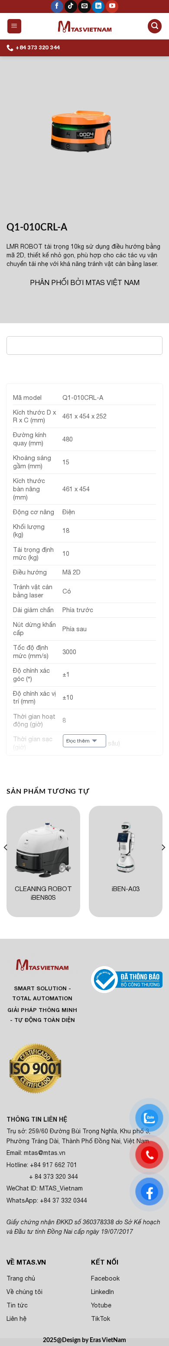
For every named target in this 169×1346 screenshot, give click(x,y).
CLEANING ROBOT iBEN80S (43, 893)
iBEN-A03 (126, 888)
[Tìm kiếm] (155, 26)
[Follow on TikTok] (71, 6)
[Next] (163, 865)
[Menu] (14, 26)
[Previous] (6, 865)
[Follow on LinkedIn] (98, 6)
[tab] (84, 345)
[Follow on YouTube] (112, 6)
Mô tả (27, 345)
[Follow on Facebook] (57, 6)
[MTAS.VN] (85, 26)
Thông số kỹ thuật (50, 363)
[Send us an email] (84, 6)
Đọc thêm (78, 741)
